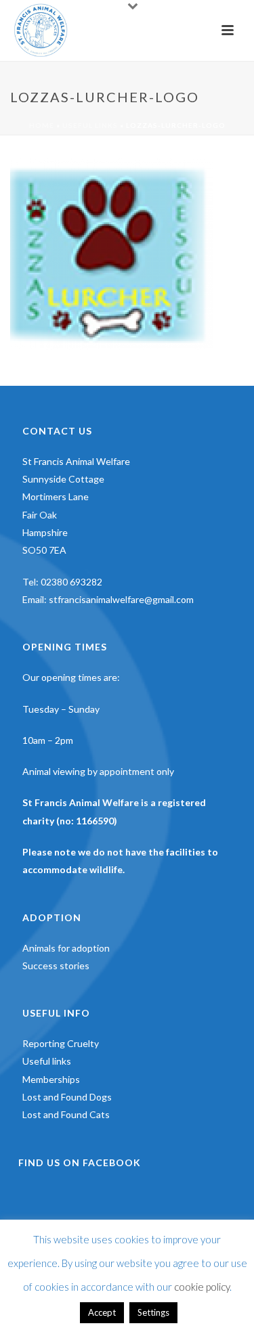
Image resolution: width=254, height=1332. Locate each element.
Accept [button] (102, 1312)
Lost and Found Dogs (67, 1097)
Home (41, 125)
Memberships (51, 1079)
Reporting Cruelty (60, 1043)
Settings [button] (153, 1312)
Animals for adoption (66, 948)
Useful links (90, 125)
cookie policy (202, 1287)
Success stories (55, 965)
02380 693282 (71, 581)
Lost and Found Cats (66, 1114)
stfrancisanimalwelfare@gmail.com (121, 599)
